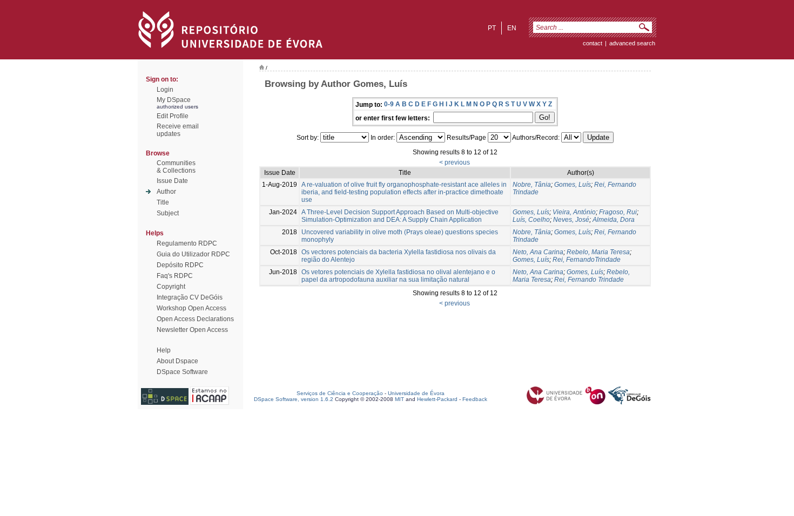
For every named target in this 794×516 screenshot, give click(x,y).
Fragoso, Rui (618, 212)
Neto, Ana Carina (538, 252)
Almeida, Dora (614, 219)
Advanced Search (632, 43)
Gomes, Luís (572, 184)
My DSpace (174, 100)
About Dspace (177, 361)
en (511, 28)
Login (165, 89)
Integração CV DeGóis (190, 297)
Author (166, 191)
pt (492, 28)
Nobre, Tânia (532, 184)
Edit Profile (173, 116)
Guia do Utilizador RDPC (193, 254)
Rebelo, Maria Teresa (598, 252)
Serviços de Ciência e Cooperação (340, 393)
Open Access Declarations (195, 319)
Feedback (474, 399)
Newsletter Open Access (192, 330)
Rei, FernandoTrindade (587, 259)
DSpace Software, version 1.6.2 (293, 399)
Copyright (171, 286)
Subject (168, 213)
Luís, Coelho (531, 219)
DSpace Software (182, 372)
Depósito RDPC (180, 265)
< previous (454, 162)
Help (164, 350)
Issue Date (172, 181)
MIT (399, 399)
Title (163, 202)
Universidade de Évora (416, 393)
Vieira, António (574, 212)
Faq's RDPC (175, 276)
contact (592, 43)
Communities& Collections (176, 166)
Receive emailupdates (178, 130)
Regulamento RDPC (187, 243)
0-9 (389, 104)
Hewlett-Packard (437, 399)
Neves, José (571, 219)
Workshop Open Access (191, 308)
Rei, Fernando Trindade (589, 279)
